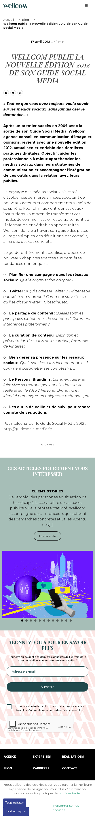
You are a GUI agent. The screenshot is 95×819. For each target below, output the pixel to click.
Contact (69, 768)
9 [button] (57, 620)
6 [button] (44, 620)
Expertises (42, 756)
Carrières (41, 768)
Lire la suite (47, 536)
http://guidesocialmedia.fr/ (27, 429)
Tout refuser (14, 803)
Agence (10, 756)
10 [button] (62, 620)
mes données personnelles (66, 710)
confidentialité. (70, 793)
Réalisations (73, 756)
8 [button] (53, 620)
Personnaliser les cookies (66, 808)
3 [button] (31, 620)
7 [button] (49, 620)
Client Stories (47, 491)
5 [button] (40, 620)
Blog (25, 19)
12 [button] (71, 620)
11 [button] (66, 620)
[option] (47, 551)
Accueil (8, 19)
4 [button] (35, 620)
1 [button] (22, 620)
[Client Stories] (47, 584)
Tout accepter (16, 811)
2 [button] (26, 620)
